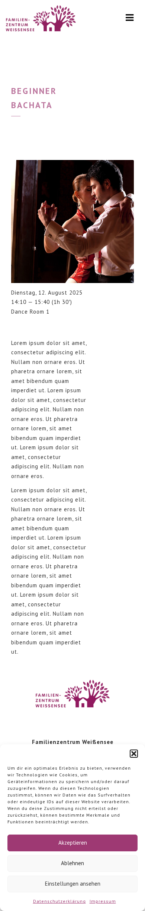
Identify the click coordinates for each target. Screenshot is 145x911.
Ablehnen (72, 863)
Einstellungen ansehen (72, 883)
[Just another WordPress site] (41, 20)
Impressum (103, 901)
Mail (21, 327)
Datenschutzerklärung (59, 901)
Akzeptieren (72, 842)
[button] (134, 753)
